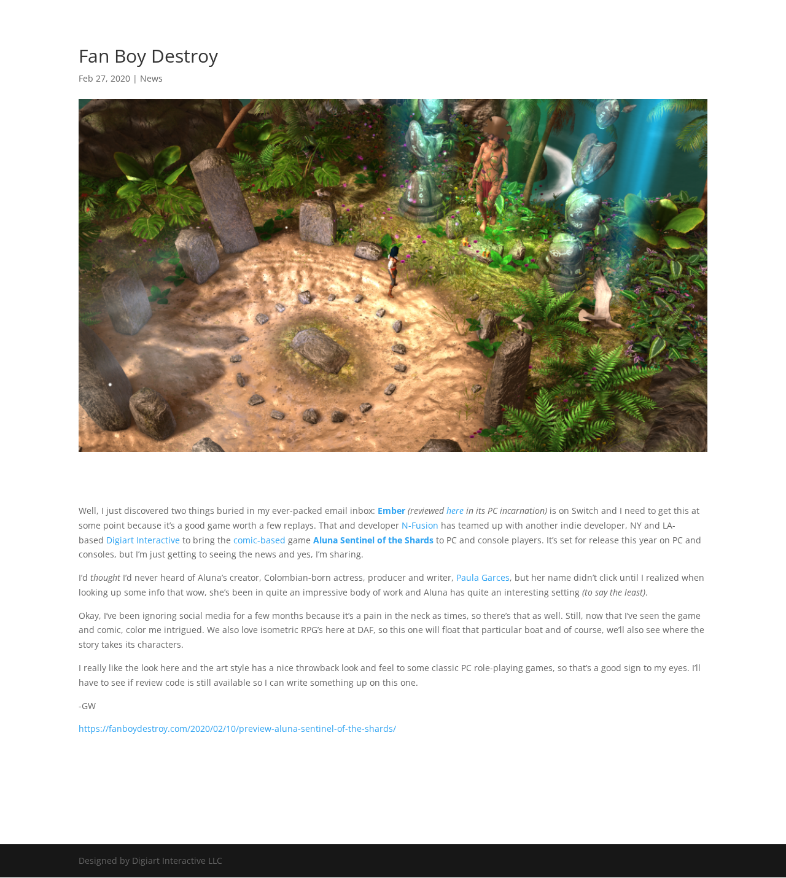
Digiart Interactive (143, 540)
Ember (391, 510)
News (151, 78)
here (455, 510)
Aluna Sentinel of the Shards (373, 540)
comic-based (259, 540)
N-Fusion (420, 525)
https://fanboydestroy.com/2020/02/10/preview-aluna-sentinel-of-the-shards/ (237, 728)
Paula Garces (483, 577)
